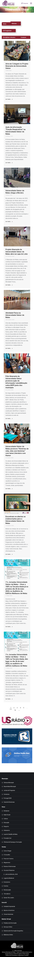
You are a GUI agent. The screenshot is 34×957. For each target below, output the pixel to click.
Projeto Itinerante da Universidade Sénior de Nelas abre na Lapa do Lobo (16, 251)
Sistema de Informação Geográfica (13, 930)
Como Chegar (7, 851)
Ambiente (6, 811)
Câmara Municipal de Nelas (9, 952)
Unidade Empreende (9, 906)
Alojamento (7, 862)
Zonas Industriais (8, 914)
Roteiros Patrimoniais (10, 866)
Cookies (26, 955)
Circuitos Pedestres (9, 870)
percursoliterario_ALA (11, 874)
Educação (6, 822)
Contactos (6, 794)
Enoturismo (7, 882)
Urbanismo (7, 830)
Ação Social (7, 814)
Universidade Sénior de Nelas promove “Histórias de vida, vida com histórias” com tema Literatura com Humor (17, 451)
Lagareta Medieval (9, 878)
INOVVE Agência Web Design (21, 953)
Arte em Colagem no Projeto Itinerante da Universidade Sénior (16, 66)
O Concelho (7, 854)
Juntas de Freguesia (9, 790)
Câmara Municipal (9, 782)
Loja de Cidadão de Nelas (10, 834)
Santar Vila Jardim (9, 897)
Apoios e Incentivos (9, 910)
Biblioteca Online (8, 934)
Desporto (6, 826)
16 (15, 710)
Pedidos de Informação (10, 923)
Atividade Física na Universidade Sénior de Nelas (14, 315)
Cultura (6, 818)
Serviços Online (8, 927)
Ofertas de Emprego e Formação (13, 842)
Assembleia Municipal (10, 786)
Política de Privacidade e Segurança (14, 955)
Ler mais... (8, 99)
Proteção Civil (7, 838)
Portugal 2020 (8, 798)
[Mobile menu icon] (31, 3)
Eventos (6, 886)
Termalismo (7, 893)
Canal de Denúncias (9, 802)
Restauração (7, 890)
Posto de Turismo (8, 858)
